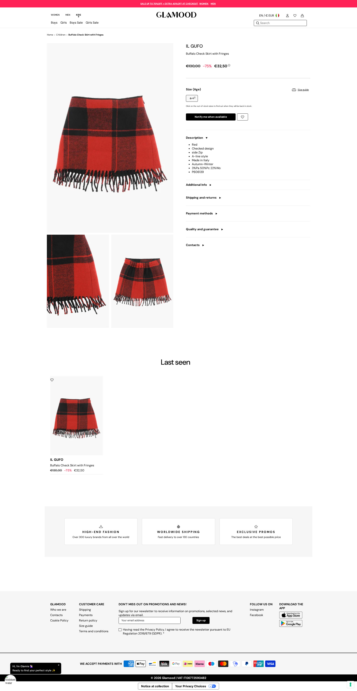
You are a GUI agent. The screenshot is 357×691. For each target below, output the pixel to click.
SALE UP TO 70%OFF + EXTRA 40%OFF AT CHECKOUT (169, 3)
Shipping (85, 610)
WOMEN (204, 3)
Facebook (256, 615)
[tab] (55, 15)
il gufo (194, 46)
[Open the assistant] (10, 680)
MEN (213, 3)
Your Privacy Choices (190, 686)
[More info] (229, 65)
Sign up (201, 620)
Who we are (58, 610)
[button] (192, 98)
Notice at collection (155, 686)
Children (60, 34)
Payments (86, 615)
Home (50, 34)
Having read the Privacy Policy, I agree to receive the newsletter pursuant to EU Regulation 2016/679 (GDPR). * (176, 631)
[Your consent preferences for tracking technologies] (350, 684)
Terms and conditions (93, 631)
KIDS (78, 14)
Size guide (86, 626)
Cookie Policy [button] (59, 620)
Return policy (88, 620)
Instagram (257, 610)
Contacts (56, 615)
